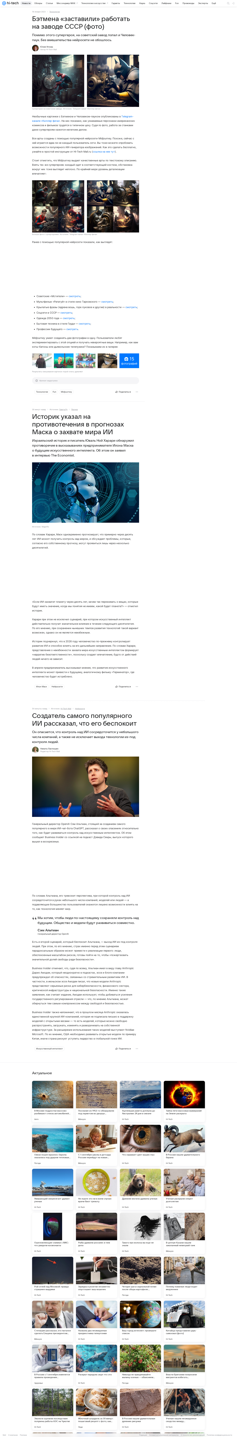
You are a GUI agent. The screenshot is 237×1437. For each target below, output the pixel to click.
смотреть (74, 296)
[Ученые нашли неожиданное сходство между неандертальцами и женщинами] (184, 1409)
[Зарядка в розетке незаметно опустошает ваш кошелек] (96, 1277)
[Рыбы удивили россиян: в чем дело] (96, 1233)
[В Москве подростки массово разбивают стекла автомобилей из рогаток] (52, 1101)
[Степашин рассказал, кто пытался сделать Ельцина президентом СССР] (52, 1321)
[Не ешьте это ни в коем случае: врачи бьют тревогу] (96, 1189)
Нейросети (80, 709)
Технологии (54, 12)
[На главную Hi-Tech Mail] (12, 3)
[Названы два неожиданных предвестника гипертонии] (96, 1321)
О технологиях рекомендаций (193, 1435)
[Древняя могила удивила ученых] (140, 1189)
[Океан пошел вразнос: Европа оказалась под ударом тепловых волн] (52, 1145)
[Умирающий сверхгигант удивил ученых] (52, 1189)
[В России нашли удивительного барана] (184, 1145)
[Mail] (4, 3)
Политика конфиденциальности (219, 1435)
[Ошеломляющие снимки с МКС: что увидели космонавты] (52, 1233)
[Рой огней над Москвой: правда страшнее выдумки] (52, 1277)
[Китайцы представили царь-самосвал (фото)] (184, 1321)
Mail (4, 1435)
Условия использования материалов (164, 1435)
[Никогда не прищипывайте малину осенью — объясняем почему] (140, 1365)
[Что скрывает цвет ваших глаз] (140, 1145)
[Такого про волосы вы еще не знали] (140, 1233)
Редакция (143, 1435)
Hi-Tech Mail (66, 709)
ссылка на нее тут (104, 151)
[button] (58, 81)
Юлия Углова (46, 47)
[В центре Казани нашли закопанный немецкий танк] (184, 1233)
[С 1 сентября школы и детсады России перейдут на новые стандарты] (96, 1145)
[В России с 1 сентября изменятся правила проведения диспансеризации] (52, 1365)
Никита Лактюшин (49, 749)
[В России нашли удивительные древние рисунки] (140, 1409)
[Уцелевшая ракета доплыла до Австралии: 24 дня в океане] (140, 1101)
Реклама (23, 1435)
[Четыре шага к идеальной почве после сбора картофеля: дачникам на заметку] (140, 1277)
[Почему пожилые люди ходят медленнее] (184, 1277)
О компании (13, 1435)
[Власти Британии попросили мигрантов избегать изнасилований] (184, 1365)
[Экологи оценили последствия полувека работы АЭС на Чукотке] (52, 1409)
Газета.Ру (63, 409)
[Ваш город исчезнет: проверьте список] (140, 1321)
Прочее (74, 409)
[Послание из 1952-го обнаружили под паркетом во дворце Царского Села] (96, 1101)
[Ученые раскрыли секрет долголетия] (184, 1189)
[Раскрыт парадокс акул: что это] (96, 1365)
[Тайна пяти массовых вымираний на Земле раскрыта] (184, 1101)
